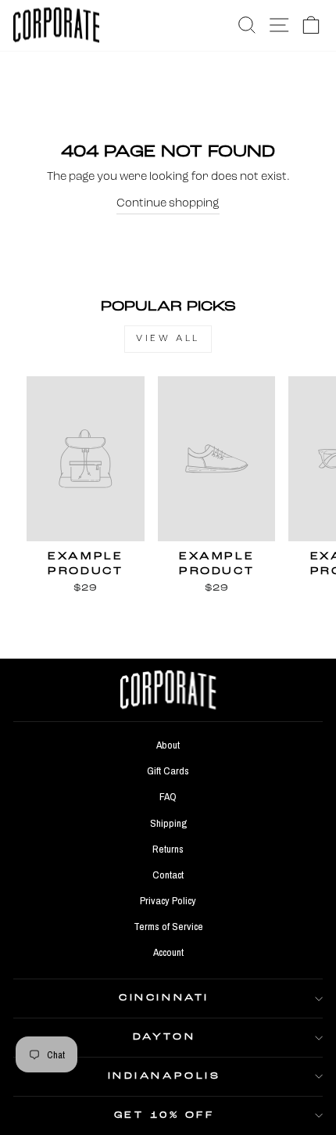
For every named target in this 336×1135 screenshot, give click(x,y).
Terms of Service (168, 926)
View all (168, 338)
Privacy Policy (168, 900)
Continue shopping (168, 204)
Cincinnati (164, 998)
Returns (168, 849)
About (168, 745)
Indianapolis (164, 1076)
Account (168, 952)
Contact (168, 874)
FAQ (168, 796)
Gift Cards (168, 770)
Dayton (164, 1037)
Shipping (168, 823)
